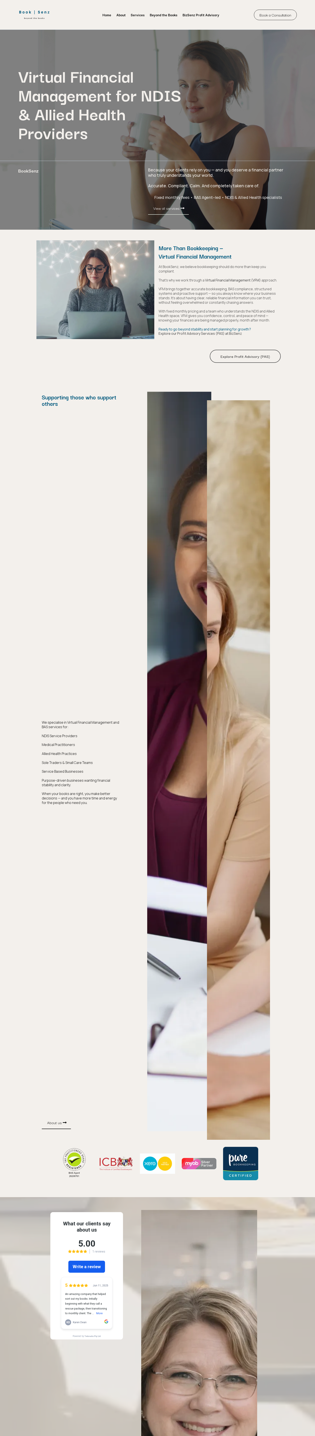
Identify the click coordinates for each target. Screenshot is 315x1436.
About (121, 14)
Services (138, 14)
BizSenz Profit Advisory (201, 14)
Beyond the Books (163, 14)
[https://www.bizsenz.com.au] (34, 14)
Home (106, 14)
